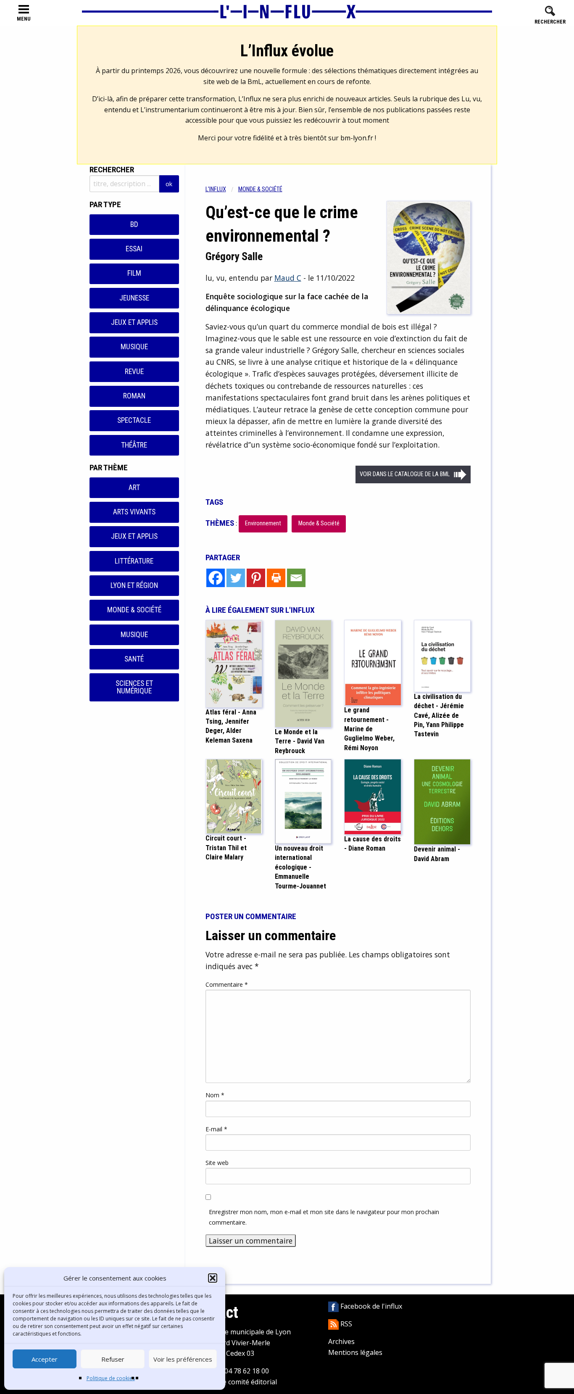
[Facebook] (215, 578)
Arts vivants (134, 512)
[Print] (276, 578)
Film (134, 273)
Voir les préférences (182, 1359)
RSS (345, 1323)
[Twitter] (235, 578)
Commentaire (226, 984)
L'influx (215, 189)
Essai (134, 249)
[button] (212, 1278)
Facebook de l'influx (370, 1306)
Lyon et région (134, 585)
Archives (341, 1341)
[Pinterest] (256, 578)
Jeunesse (134, 298)
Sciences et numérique (134, 687)
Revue (134, 371)
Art (134, 487)
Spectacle (134, 420)
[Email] (296, 578)
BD (134, 224)
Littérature (134, 561)
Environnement (263, 523)
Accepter (45, 1359)
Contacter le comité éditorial (232, 1381)
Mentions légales (355, 1352)
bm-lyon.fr (356, 137)
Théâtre (134, 445)
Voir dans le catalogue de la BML (405, 474)
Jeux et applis (134, 322)
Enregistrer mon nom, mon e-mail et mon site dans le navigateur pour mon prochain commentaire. (324, 1217)
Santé (134, 659)
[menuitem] (221, 189)
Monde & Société (134, 610)
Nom (214, 1095)
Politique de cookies (111, 1378)
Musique (134, 347)
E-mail (216, 1129)
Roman (134, 396)
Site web (217, 1163)
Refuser (112, 1359)
